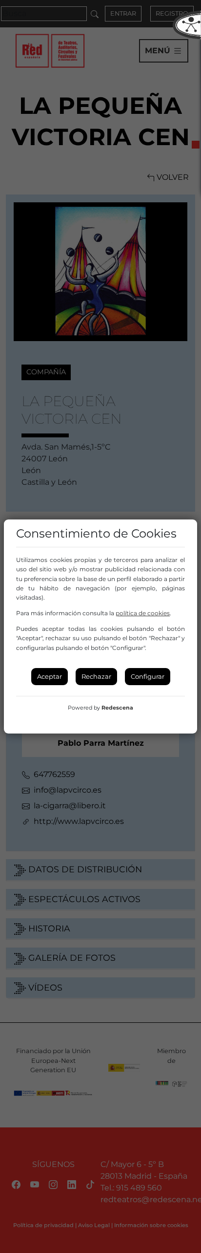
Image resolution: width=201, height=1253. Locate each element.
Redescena (117, 707)
